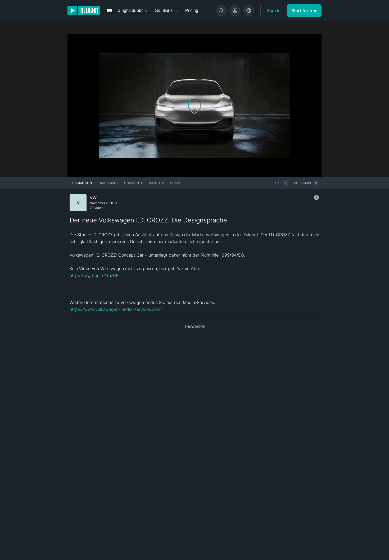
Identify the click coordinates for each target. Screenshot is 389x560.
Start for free (304, 10)
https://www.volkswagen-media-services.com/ (116, 309)
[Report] (316, 197)
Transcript (108, 183)
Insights (156, 183)
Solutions (164, 10)
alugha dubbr (130, 10)
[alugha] (83, 10)
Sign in (274, 10)
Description (81, 183)
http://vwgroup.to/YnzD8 (94, 275)
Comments (133, 183)
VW (93, 197)
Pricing (191, 10)
